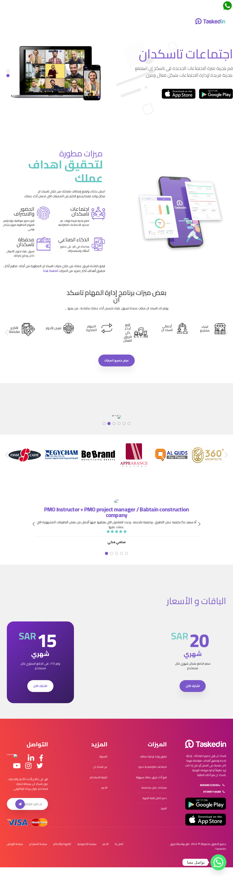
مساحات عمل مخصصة (154, 787)
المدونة (103, 756)
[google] (216, 94)
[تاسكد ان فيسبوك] (41, 758)
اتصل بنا (119, 844)
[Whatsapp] (218, 862)
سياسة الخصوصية (86, 844)
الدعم (104, 787)
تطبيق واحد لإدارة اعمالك (153, 756)
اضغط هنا (50, 271)
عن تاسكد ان (100, 766)
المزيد (164, 808)
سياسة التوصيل (15, 844)
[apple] (179, 94)
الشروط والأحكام (62, 844)
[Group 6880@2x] (205, 744)
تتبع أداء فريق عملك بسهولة (151, 777)
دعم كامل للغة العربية (155, 798)
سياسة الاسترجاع (38, 844)
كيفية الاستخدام (98, 777)
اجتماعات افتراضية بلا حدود (152, 766)
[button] (225, 332)
